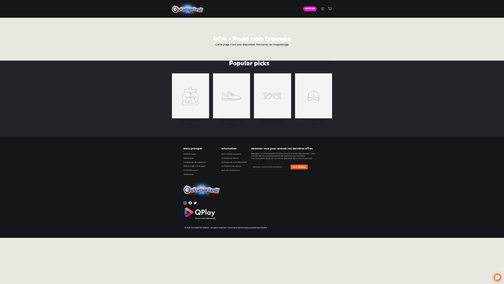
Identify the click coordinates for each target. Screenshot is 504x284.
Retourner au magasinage (272, 44)
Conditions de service (231, 166)
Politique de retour (230, 158)
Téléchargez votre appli (194, 166)
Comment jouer (190, 170)
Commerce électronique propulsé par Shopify (247, 228)
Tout (329, 63)
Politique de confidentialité (234, 162)
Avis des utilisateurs (231, 170)
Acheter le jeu (189, 154)
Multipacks (188, 158)
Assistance (188, 174)
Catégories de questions (194, 162)
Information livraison (231, 154)
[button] (497, 277)
